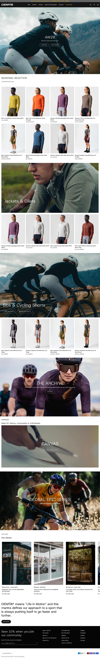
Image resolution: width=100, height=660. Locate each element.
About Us (45, 635)
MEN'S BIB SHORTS (9, 311)
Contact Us (46, 640)
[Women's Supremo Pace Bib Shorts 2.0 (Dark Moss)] (87, 334)
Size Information (65, 633)
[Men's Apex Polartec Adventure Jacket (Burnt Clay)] (87, 229)
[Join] (36, 643)
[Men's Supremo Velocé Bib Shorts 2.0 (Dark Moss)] (13, 138)
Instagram (83, 633)
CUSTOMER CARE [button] (65, 630)
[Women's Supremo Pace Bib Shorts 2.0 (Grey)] (38, 334)
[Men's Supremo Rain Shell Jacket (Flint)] (62, 229)
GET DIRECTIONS (6, 594)
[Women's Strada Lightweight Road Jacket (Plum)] (62, 101)
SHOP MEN (44, 45)
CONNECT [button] (82, 630)
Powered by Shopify (19, 656)
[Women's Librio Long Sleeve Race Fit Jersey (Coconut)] (87, 101)
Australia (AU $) (6, 653)
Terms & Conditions (66, 643)
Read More (6, 621)
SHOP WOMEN (55, 45)
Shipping (63, 635)
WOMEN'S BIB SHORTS (25, 311)
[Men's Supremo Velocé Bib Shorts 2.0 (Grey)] (13, 334)
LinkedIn (82, 635)
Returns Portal (65, 638)
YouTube (82, 640)
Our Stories (46, 633)
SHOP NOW (50, 391)
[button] (29, 4)
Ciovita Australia (6, 656)
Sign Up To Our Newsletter (50, 638)
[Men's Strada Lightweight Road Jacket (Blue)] (38, 138)
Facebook (82, 638)
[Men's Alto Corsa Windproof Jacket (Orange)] (38, 101)
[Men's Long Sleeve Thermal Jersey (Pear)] (13, 101)
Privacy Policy (64, 640)
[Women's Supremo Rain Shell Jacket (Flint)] (62, 138)
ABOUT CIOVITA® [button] (47, 630)
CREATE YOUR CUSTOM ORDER (50, 450)
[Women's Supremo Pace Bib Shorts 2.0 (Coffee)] (87, 138)
